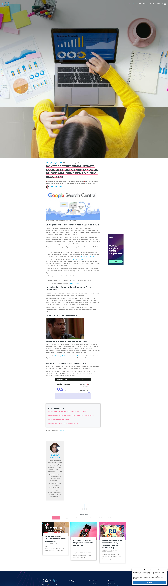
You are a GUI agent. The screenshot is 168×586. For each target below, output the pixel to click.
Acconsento (149, 582)
